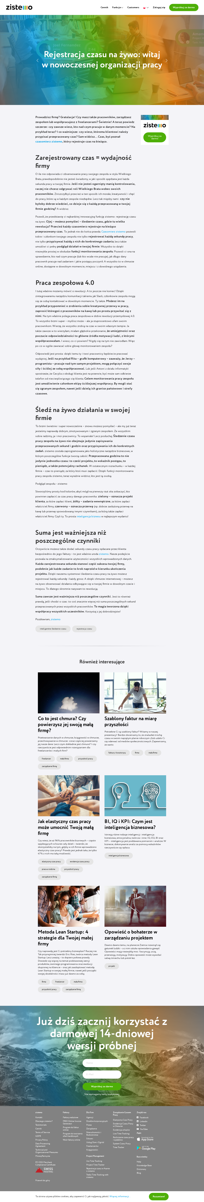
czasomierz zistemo (48, 141)
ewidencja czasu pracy (79, 862)
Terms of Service (42, 1132)
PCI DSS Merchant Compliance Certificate (45, 1163)
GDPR (38, 1136)
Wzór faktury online (71, 1140)
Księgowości (92, 1150)
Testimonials (41, 1125)
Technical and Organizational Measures (46, 1151)
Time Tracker (118, 1147)
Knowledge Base (144, 1165)
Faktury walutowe (70, 1117)
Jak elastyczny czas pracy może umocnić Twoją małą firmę (66, 827)
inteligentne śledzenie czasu (53, 629)
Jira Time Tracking (94, 1161)
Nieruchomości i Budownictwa (93, 1133)
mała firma (64, 759)
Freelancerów (92, 1146)
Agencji (89, 1117)
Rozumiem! (159, 1196)
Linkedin (143, 1121)
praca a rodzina (48, 869)
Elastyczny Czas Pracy (122, 1120)
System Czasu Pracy (121, 1144)
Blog (139, 1173)
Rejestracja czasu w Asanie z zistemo (98, 1170)
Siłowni (89, 1139)
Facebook (143, 1118)
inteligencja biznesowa (119, 856)
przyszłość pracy (85, 759)
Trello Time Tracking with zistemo (97, 1176)
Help (139, 1162)
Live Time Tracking (121, 1134)
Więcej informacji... (120, 1196)
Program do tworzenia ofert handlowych (72, 1135)
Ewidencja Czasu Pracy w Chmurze (123, 1125)
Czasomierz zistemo (113, 231)
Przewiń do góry (42, 1180)
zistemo (104, 554)
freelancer (46, 759)
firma (137, 753)
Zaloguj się (159, 7)
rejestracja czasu (84, 629)
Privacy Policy (41, 1140)
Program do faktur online (71, 1128)
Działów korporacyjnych (97, 1121)
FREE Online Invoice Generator (72, 1122)
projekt (112, 966)
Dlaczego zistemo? (44, 1121)
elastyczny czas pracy (51, 862)
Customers (133, 7)
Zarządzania (91, 1129)
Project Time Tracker (95, 1165)
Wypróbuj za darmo (184, 7)
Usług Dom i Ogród (95, 1142)
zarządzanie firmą (49, 766)
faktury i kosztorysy (117, 753)
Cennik (104, 7)
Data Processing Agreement (42, 1145)
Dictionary (141, 1169)
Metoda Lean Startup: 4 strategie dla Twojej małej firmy (65, 938)
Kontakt (38, 1117)
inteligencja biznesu (89, 516)
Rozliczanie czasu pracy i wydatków (123, 1138)
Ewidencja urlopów (121, 1130)
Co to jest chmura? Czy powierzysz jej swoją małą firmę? (65, 724)
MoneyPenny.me (42, 1156)
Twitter (142, 1125)
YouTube (144, 1129)
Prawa (89, 1125)
